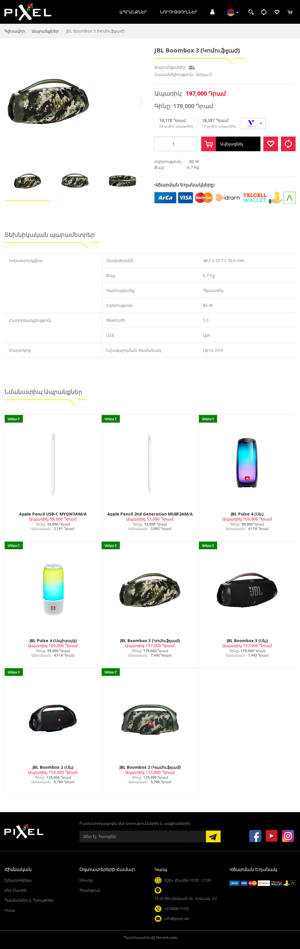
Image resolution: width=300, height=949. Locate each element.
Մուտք (86, 880)
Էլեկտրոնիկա (18, 880)
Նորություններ (178, 12)
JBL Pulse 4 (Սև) (247, 514)
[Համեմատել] (288, 144)
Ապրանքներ (133, 12)
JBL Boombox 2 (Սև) (53, 767)
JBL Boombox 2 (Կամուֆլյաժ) (150, 767)
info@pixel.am (176, 918)
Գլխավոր (14, 31)
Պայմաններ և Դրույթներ (28, 900)
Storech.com (166, 937)
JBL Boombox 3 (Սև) (247, 640)
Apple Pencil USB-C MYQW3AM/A (53, 514)
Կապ (9, 910)
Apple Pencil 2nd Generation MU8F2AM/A (150, 514)
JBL (192, 67)
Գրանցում (89, 890)
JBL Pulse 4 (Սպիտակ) (53, 640)
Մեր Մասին (15, 890)
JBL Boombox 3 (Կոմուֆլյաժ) (150, 640)
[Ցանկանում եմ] (270, 144)
